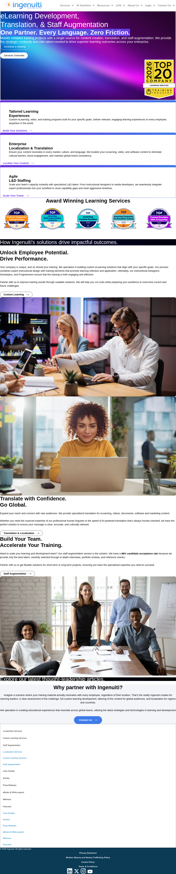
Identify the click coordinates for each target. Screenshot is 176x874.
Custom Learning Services (14, 738)
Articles (6, 778)
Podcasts (7, 806)
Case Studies (9, 771)
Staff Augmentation (11, 745)
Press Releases (9, 785)
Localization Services (12, 731)
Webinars (7, 799)
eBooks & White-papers (13, 792)
